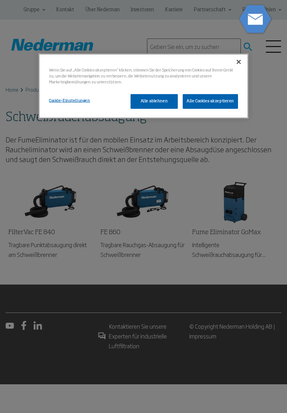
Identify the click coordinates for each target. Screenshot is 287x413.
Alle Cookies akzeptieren (210, 101)
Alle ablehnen (154, 101)
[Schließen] (238, 62)
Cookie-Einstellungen (69, 101)
